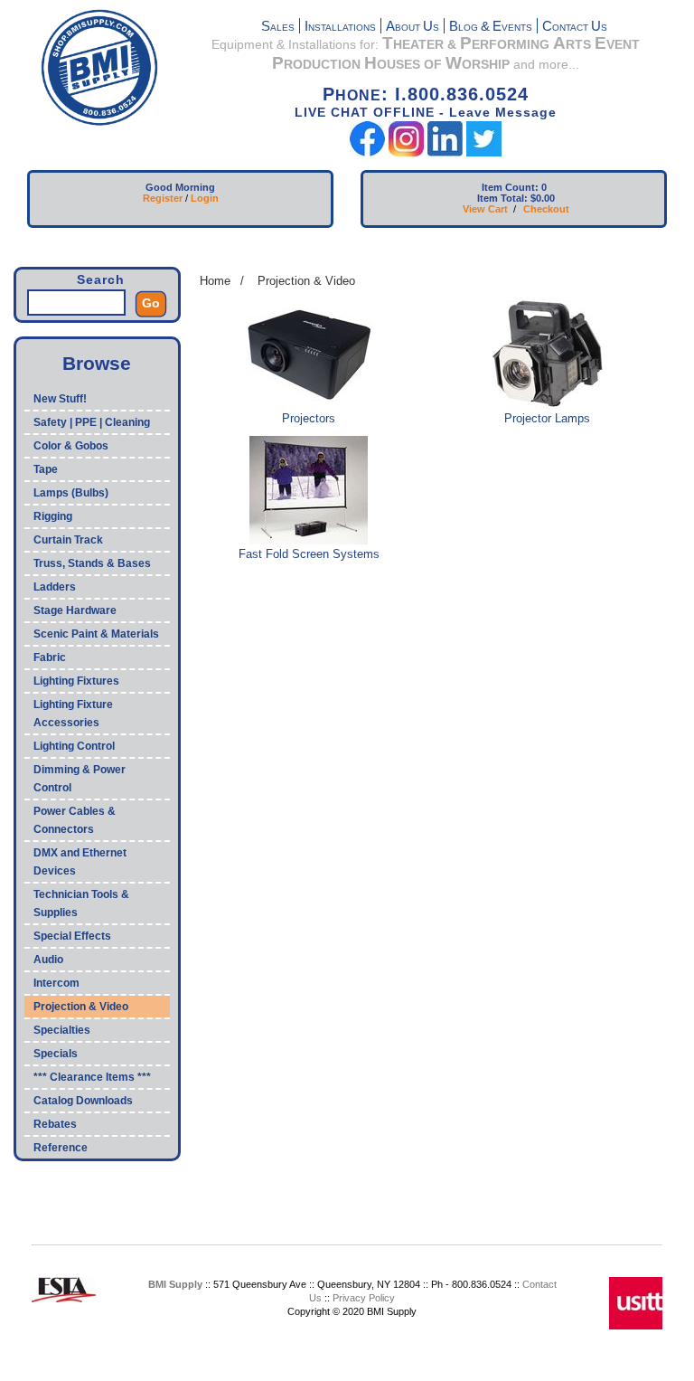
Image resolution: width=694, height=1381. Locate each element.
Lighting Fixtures (76, 681)
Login (205, 198)
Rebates (55, 1124)
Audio (48, 959)
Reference (60, 1147)
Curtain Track (68, 540)
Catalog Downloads (83, 1100)
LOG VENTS (490, 28)
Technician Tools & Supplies (81, 903)
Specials (55, 1053)
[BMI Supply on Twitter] (484, 152)
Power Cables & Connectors (74, 820)
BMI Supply (175, 1284)
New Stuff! (60, 399)
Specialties (61, 1030)
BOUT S (412, 28)
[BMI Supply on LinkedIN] (445, 152)
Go (151, 303)
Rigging (52, 516)
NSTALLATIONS (340, 28)
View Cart (485, 208)
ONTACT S (574, 28)
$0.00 (542, 198)
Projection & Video (80, 1006)
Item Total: (502, 198)
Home (215, 281)
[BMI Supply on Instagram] (406, 152)
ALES (278, 28)
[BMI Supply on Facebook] (367, 152)
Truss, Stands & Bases (92, 563)
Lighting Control (74, 746)
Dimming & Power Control (79, 778)
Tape (45, 469)
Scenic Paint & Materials (96, 634)
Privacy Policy (364, 1297)
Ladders (54, 587)
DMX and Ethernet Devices (80, 862)
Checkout (546, 208)
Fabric (49, 657)
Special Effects (72, 936)
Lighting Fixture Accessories (73, 713)
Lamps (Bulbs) (70, 493)
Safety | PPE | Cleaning (91, 422)
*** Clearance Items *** (92, 1077)
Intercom (56, 983)
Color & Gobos (70, 446)
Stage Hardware (75, 610)
